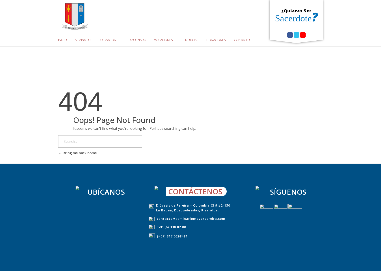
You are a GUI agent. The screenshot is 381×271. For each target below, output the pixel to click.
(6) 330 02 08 (175, 227)
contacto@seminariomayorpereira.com (191, 218)
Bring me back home (79, 153)
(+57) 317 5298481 (172, 236)
